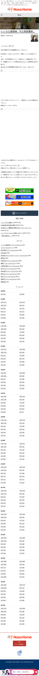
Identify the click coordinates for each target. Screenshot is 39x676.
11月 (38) (22, 608)
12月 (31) (3, 538)
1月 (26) (22, 294)
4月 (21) (3, 503)
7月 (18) (22, 473)
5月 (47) (22, 358)
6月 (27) (3, 311)
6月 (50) (3, 382)
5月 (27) (22, 311)
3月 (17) (22, 479)
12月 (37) (3, 608)
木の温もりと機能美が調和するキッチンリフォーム (16, 228)
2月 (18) (3, 412)
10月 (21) (3, 493)
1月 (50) (22, 365)
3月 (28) (22, 314)
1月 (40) (22, 388)
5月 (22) (22, 335)
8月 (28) (3, 402)
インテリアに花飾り (7, 222)
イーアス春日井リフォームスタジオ (11, 245)
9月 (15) (22, 470)
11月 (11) (22, 443)
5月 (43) (22, 594)
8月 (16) (3, 473)
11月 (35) (22, 538)
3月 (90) (22, 550)
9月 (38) (22, 611)
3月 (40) (22, 621)
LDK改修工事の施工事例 (8, 225)
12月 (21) (3, 349)
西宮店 (3, 258)
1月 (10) (22, 435)
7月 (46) (22, 544)
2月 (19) (3, 459)
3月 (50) (22, 385)
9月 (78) (22, 564)
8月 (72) (3, 567)
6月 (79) (3, 570)
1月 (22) (22, 341)
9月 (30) (22, 399)
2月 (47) (3, 365)
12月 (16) (3, 467)
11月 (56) (22, 373)
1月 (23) (22, 529)
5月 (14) (22, 429)
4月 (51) (3, 361)
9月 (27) (22, 305)
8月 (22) (3, 520)
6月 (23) (3, 335)
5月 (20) (22, 500)
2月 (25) (3, 341)
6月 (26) (3, 523)
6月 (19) (3, 500)
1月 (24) (22, 318)
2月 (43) (3, 388)
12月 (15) (3, 490)
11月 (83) (22, 561)
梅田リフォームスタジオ (8, 263)
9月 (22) (22, 517)
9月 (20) (22, 352)
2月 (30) (3, 529)
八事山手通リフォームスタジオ (10, 266)
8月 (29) (3, 544)
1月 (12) (22, 482)
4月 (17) (3, 479)
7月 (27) (22, 308)
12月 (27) (3, 302)
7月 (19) (22, 497)
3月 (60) (22, 361)
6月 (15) (3, 406)
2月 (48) (3, 600)
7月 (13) (22, 450)
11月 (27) (22, 302)
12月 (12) (3, 420)
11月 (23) (22, 490)
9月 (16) (22, 329)
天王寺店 (3, 253)
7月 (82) (22, 567)
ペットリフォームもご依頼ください (11, 233)
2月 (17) (3, 435)
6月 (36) (3, 617)
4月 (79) (3, 550)
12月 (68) (3, 561)
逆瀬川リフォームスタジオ (9, 279)
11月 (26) (22, 326)
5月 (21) (22, 523)
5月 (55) (22, 382)
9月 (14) (22, 446)
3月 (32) (22, 526)
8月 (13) (3, 426)
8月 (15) (3, 450)
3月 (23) (22, 503)
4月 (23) (3, 338)
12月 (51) (3, 396)
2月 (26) (3, 318)
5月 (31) (22, 617)
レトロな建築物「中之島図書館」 (18, 31)
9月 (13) (22, 423)
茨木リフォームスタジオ (8, 276)
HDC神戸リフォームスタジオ (9, 271)
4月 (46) (3, 597)
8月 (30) (3, 614)
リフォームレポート (7, 247)
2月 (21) (3, 294)
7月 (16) (22, 402)
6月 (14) (3, 453)
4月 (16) (3, 456)
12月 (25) (3, 326)
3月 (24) (22, 338)
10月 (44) (3, 399)
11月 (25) (22, 349)
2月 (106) (3, 577)
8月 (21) (3, 355)
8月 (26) (3, 308)
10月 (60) (3, 376)
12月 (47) (3, 373)
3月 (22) (22, 409)
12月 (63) (3, 585)
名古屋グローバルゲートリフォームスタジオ (14, 255)
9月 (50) (22, 376)
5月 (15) (22, 476)
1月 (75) (22, 553)
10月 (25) (3, 352)
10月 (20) (3, 329)
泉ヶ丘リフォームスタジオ (9, 268)
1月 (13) (22, 459)
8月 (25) (3, 332)
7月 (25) (22, 332)
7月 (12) (22, 520)
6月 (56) (3, 547)
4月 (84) (3, 573)
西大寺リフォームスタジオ (9, 274)
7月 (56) (22, 379)
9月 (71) (22, 588)
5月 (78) (22, 547)
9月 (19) (22, 493)
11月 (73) (22, 585)
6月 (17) (3, 476)
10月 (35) (3, 611)
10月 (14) (3, 446)
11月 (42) (22, 396)
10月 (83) (3, 564)
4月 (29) (3, 526)
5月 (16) (22, 406)
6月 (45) (3, 594)
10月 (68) (3, 588)
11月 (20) (22, 514)
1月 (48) (22, 600)
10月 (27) (3, 305)
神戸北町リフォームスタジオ (9, 250)
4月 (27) (3, 314)
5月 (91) (22, 570)
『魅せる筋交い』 (6, 235)
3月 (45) (22, 597)
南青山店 (3, 282)
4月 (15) (3, 409)
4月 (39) (3, 621)
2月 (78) (3, 553)
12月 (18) (3, 514)
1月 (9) (22, 412)
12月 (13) (3, 443)
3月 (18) (22, 432)
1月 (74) (22, 577)
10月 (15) (3, 423)
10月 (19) (3, 517)
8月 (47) (3, 379)
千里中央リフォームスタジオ (9, 261)
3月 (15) (22, 456)
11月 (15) (22, 420)
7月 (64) (22, 591)
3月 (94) (22, 573)
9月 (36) (22, 541)
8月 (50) (3, 591)
